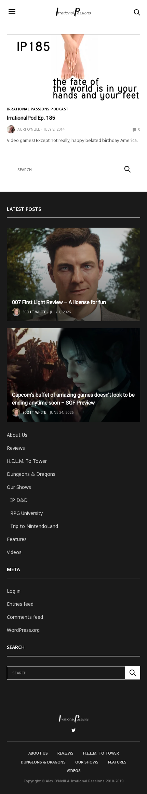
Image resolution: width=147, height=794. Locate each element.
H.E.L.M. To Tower (27, 461)
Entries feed (20, 604)
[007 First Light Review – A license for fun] (73, 274)
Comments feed (25, 617)
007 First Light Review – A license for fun (59, 302)
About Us (17, 435)
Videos (14, 552)
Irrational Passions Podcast (38, 109)
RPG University (26, 513)
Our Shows (19, 487)
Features (17, 539)
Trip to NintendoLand (34, 526)
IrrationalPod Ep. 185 (31, 118)
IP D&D (19, 500)
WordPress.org (23, 630)
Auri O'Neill (28, 129)
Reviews (16, 448)
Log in (14, 591)
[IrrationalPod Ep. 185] (73, 67)
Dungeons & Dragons (31, 474)
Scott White (34, 312)
